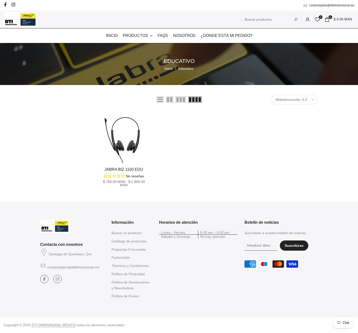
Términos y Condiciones (130, 266)
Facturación (121, 257)
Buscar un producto (127, 233)
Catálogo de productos (129, 241)
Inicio (169, 68)
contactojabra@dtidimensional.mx (331, 5)
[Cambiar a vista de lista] (160, 99)
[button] (100, 118)
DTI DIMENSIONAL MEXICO (54, 325)
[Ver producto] (147, 157)
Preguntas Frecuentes (129, 249)
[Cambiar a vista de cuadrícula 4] (195, 99)
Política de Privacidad (128, 274)
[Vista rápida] (147, 146)
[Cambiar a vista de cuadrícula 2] (169, 99)
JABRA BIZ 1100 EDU (123, 169)
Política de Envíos (125, 296)
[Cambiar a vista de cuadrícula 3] (181, 99)
